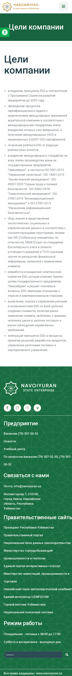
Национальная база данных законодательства (37, 543)
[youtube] (27, 408)
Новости (10, 441)
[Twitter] (17, 408)
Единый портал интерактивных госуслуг (32, 566)
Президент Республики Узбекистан (29, 527)
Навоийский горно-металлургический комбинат (38, 589)
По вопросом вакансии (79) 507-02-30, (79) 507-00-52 (37, 460)
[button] (5, 32)
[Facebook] (7, 408)
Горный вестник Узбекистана (25, 604)
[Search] (67, 654)
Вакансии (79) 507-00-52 (21, 433)
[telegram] (37, 408)
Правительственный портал (23, 535)
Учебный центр (14, 449)
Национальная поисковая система (28, 612)
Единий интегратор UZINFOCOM (26, 597)
